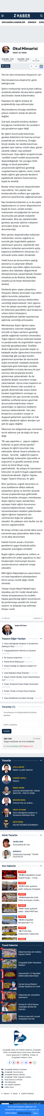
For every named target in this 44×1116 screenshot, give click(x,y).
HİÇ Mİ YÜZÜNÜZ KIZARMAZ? (25, 825)
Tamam (35, 1113)
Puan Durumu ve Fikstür (13, 1080)
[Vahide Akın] (6, 843)
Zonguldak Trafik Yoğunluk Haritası (18, 1077)
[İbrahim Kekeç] (6, 801)
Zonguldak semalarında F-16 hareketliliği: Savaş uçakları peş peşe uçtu (29, 921)
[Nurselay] (6, 854)
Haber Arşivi (9, 1087)
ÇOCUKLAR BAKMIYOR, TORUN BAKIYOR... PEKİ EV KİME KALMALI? (26, 792)
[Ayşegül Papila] (6, 779)
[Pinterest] (18, 1062)
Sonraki (37, 618)
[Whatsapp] (34, 1062)
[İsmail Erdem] (6, 790)
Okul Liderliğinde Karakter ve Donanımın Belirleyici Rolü (25, 814)
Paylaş (6, 66)
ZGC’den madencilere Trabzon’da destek (28, 932)
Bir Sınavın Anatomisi (13, 657)
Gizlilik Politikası (27, 1094)
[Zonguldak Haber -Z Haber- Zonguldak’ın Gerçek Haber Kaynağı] (21, 15)
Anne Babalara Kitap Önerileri (16, 673)
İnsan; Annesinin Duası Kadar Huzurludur (21, 684)
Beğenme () (28, 746)
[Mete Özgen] (6, 823)
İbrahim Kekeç (19, 800)
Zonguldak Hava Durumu (14, 1072)
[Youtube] (30, 1062)
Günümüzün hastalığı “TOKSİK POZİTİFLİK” (25, 855)
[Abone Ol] (41, 66)
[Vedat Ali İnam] (6, 49)
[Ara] (41, 16)
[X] (14, 1062)
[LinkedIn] (26, 1062)
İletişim (6, 1094)
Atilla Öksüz (18, 767)
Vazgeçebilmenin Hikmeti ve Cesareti (20, 650)
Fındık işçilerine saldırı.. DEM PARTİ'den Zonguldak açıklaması (28, 910)
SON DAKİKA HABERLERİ (13, 22)
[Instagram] (22, 1062)
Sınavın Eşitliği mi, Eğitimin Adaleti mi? (20, 666)
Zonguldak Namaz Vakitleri (15, 1075)
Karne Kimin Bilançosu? (14, 662)
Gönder (6, 731)
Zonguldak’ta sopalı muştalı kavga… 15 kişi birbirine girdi (29, 876)
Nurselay (17, 851)
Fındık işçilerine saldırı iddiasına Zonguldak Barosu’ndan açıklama (29, 888)
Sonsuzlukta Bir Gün (21, 845)
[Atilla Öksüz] (6, 768)
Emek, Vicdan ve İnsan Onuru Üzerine (19, 691)
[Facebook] (9, 1062)
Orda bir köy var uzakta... (23, 803)
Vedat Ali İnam (20, 53)
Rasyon (16, 781)
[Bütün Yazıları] (41, 639)
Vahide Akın (18, 842)
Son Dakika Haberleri (13, 1085)
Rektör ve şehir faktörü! (23, 770)
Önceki (6, 618)
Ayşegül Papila (19, 778)
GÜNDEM (32, 22)
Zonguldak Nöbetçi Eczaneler (16, 1069)
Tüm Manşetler (10, 1082)
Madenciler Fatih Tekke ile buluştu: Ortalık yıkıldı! (28, 899)
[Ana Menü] (2, 16)
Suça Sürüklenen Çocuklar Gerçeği (19, 698)
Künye (15, 1094)
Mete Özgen (18, 822)
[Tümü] (41, 760)
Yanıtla (8, 746)
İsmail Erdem (18, 788)
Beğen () (17, 746)
